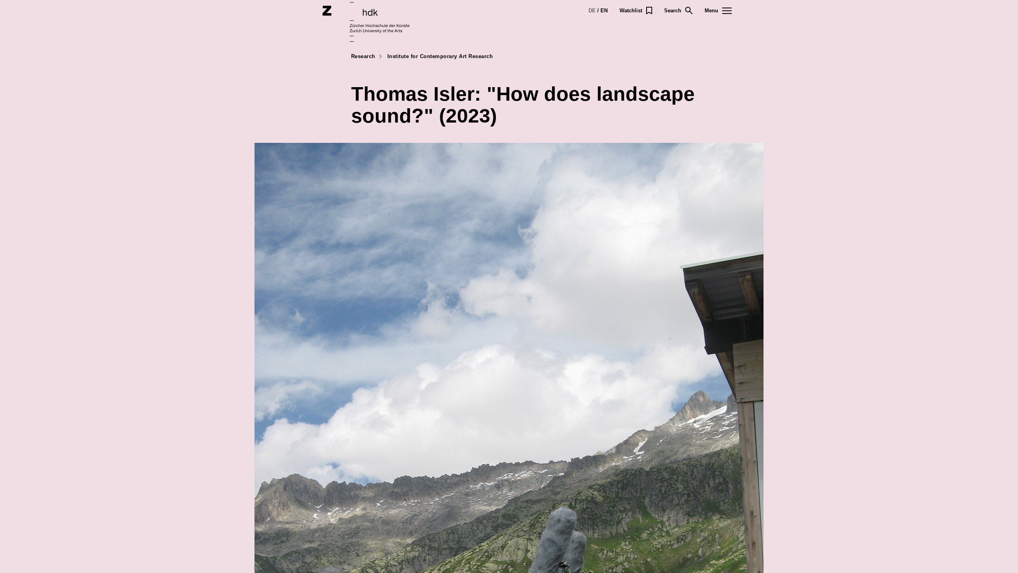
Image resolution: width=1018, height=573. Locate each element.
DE (592, 11)
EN (604, 11)
